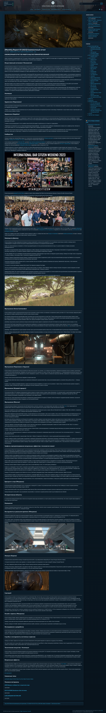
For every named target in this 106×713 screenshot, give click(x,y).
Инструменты (38, 9)
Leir (68, 325)
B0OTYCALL (93, 61)
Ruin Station (63, 663)
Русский (29, 711)
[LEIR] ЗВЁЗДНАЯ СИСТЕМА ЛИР (13, 695)
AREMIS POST (93, 59)
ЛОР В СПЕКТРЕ (91, 58)
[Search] (101, 4)
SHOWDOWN (93, 71)
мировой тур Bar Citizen (19, 193)
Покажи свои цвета (49, 138)
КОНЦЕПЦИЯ (93, 107)
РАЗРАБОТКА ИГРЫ (46, 9)
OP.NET (92, 70)
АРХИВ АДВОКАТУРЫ (95, 79)
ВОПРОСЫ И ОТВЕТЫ (95, 104)
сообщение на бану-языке (25, 145)
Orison (17, 679)
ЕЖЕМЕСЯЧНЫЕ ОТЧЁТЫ (15, 51)
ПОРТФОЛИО (93, 52)
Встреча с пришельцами (65, 143)
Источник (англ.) (8, 673)
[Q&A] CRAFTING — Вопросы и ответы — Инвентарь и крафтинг (95, 22)
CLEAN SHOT (93, 62)
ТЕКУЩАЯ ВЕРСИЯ (94, 112)
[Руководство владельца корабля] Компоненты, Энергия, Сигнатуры (93, 35)
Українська (25, 711)
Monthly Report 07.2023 (11, 679)
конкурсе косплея (9, 231)
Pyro (65, 406)
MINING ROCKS (93, 67)
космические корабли (33, 143)
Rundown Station (29, 679)
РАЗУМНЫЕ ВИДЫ (94, 53)
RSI (102, 710)
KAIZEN (92, 65)
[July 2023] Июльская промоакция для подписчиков (16, 703)
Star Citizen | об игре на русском (53, 6)
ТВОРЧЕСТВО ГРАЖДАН (93, 115)
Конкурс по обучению (52, 233)
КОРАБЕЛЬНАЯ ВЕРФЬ (95, 49)
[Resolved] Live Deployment (94, 124)
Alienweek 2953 (21, 142)
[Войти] (102, 9)
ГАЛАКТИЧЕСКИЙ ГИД (66, 9)
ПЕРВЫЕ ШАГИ (93, 56)
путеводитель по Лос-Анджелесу (46, 229)
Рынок (31, 9)
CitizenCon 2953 (39, 228)
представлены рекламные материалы (37, 142)
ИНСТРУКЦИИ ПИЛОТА (56, 9)
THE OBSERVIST (94, 74)
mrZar (35, 51)
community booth (76, 229)
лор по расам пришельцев (22, 143)
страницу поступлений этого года (16, 139)
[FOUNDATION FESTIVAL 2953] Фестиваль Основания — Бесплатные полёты (43, 703)
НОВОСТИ (23, 51)
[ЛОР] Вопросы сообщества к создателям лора (17, 685)
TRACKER (92, 76)
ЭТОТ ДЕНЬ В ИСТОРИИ (95, 97)
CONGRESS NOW (94, 64)
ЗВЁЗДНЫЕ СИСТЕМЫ (95, 47)
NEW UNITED (93, 68)
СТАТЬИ (90, 113)
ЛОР (91, 50)
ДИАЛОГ (92, 82)
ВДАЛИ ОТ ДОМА (94, 80)
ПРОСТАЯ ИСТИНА (94, 95)
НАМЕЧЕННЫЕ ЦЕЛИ (95, 109)
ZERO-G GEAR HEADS (95, 77)
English (21, 711)
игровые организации (67, 233)
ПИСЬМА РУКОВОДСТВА (96, 110)
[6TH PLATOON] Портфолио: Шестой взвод (16, 690)
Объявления (90, 100)
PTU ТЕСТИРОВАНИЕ (95, 103)
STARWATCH (93, 73)
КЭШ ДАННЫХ (93, 88)
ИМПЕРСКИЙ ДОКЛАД (95, 83)
